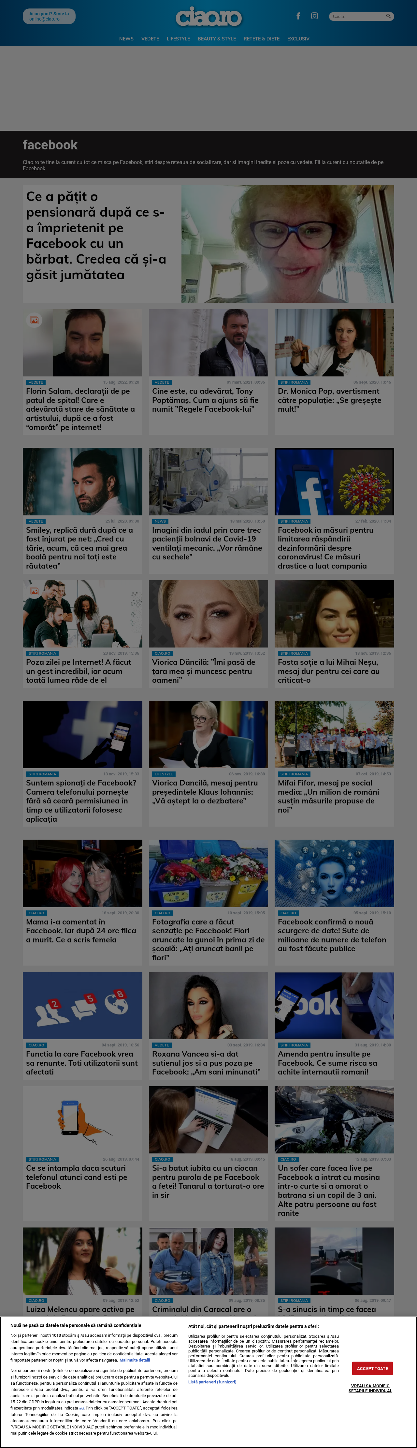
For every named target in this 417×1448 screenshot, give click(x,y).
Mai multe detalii (135, 1360)
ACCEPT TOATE (372, 1368)
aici (81, 1408)
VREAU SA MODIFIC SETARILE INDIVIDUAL (370, 1388)
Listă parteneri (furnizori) (212, 1381)
